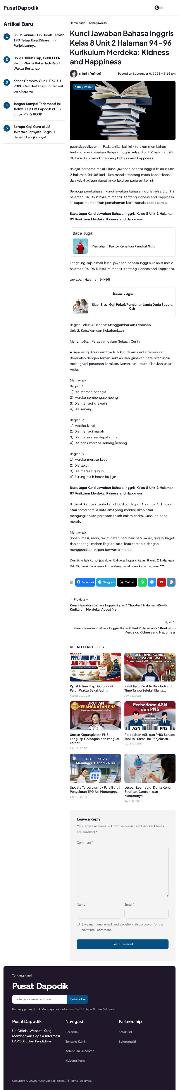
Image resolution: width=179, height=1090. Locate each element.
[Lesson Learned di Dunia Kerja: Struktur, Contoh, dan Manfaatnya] (150, 781)
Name (82, 904)
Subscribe (77, 999)
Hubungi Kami (75, 1060)
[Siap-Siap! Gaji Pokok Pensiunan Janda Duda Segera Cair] (80, 313)
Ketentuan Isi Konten (79, 1051)
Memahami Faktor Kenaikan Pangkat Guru (123, 246)
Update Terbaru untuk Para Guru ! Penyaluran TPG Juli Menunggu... (95, 789)
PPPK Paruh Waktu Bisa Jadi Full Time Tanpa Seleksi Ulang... (148, 688)
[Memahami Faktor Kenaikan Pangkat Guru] (80, 252)
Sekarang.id (127, 1041)
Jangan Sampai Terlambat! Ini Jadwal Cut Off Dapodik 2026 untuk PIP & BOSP (37, 109)
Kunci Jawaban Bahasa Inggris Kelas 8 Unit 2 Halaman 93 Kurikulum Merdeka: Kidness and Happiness (125, 630)
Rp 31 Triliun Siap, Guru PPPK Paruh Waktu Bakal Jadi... (92, 688)
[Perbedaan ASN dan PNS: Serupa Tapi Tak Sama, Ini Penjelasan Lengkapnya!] (150, 728)
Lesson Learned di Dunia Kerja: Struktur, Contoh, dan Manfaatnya (148, 791)
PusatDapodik (21, 7)
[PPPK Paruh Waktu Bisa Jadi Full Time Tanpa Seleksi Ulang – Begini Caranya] (150, 680)
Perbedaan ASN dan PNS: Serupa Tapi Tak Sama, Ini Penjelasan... (149, 737)
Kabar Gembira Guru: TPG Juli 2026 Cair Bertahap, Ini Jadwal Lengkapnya (38, 86)
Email (129, 904)
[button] (171, 582)
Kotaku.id (125, 1032)
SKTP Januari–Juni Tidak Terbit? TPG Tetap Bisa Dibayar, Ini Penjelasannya (39, 40)
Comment (85, 842)
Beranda (71, 1032)
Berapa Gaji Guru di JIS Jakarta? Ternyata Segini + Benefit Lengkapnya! (34, 131)
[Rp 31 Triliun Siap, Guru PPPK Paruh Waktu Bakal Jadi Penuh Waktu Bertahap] (95, 680)
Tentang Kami (75, 1041)
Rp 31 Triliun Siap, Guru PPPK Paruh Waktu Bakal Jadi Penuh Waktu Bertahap (37, 63)
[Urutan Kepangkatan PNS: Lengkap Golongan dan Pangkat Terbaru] (95, 728)
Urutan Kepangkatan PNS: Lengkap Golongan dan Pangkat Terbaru (94, 739)
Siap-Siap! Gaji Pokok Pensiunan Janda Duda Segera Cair (132, 306)
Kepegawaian (84, 87)
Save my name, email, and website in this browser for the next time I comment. (122, 927)
